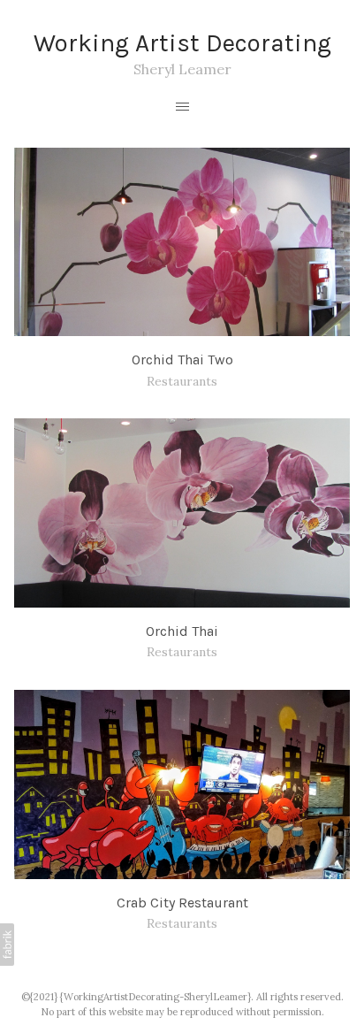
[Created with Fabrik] (7, 944)
